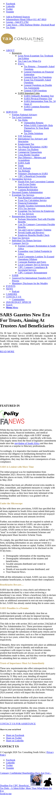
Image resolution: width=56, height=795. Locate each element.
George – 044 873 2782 (17, 22)
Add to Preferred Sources (18, 16)
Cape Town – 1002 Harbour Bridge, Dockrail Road (30, 25)
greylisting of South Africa (26, 443)
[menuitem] (31, 16)
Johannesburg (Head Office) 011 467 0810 (26, 19)
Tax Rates (10, 27)
